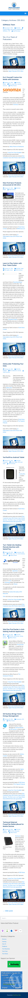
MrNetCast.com (21, 228)
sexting (21, 636)
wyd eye (5, 637)
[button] (14, 62)
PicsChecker (20, 644)
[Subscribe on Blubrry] (11, 931)
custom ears (14, 84)
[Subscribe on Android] (7, 931)
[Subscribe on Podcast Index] (16, 931)
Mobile (4, 84)
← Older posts (8, 911)
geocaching (13, 29)
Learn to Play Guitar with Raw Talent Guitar (12, 264)
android (12, 462)
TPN (9, 31)
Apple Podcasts (13, 71)
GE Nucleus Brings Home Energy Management (12, 715)
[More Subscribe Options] (20, 931)
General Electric (19, 727)
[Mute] (21, 67)
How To (4, 944)
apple (16, 462)
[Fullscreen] (23, 67)
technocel (5, 832)
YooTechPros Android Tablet (13, 457)
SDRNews (5, 31)
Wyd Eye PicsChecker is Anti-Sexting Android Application (14, 630)
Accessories (18, 552)
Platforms (4, 946)
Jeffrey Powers (13, 85)
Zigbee (22, 769)
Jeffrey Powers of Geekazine (16, 146)
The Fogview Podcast (19, 784)
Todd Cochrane (12, 189)
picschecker (16, 636)
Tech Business (6, 948)
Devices (4, 939)
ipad (21, 462)
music (11, 270)
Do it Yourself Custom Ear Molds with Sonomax (12, 78)
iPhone (15, 584)
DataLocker (9, 387)
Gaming (4, 941)
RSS (18, 71)
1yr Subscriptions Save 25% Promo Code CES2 (12, 236)
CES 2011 (18, 28)
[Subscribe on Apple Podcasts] (3, 931)
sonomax (5, 85)
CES (10, 84)
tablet (4, 463)
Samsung (7, 582)
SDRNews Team (9, 25)
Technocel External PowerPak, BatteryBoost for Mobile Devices (13, 824)
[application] (14, 62)
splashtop (5, 555)
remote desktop (21, 553)
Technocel (17, 836)
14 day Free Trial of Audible (14, 152)
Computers (5, 462)
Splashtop (15, 570)
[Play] (4, 67)
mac (14, 553)
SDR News (22, 782)
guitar (8, 270)
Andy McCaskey (16, 31)
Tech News (5, 953)
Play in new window (13, 69)
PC (16, 553)
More (22, 71)
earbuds (19, 84)
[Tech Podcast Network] (14, 6)
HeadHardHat (19, 29)
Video (22, 268)
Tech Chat (4, 951)
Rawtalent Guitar (12, 319)
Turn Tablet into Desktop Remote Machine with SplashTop (12, 547)
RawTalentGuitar (17, 282)
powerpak (17, 831)
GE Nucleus (13, 729)
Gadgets (5, 370)
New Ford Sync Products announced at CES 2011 (12, 184)
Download (21, 69)
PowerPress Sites (17, 995)
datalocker (14, 370)
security (19, 370)
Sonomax (15, 104)
